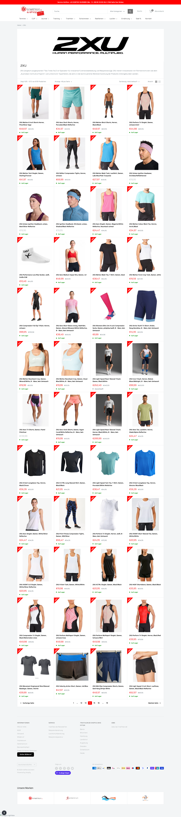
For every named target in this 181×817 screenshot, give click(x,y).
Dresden (83, 746)
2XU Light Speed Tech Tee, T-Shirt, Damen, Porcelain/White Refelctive (108, 484)
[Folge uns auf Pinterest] (68, 768)
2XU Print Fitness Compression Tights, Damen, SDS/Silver (70, 535)
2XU (24, 25)
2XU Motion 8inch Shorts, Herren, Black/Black (105, 123)
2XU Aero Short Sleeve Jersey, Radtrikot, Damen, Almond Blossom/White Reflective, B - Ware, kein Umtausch (71, 328)
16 (99, 703)
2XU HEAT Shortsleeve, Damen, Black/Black (145, 584)
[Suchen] (130, 11)
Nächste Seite (153, 703)
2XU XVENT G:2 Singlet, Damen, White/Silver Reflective (31, 585)
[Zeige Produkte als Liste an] (160, 82)
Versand (20, 733)
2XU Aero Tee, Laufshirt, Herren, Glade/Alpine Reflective (141, 431)
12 (81, 703)
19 (107, 703)
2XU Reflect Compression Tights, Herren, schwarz (71, 174)
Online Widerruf (25, 754)
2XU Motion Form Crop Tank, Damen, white (145, 275)
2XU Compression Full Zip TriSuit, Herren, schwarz (34, 327)
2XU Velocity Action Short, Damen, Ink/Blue (72, 686)
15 (94, 703)
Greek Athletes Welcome (27, 750)
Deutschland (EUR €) (25, 765)
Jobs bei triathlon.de (119, 726)
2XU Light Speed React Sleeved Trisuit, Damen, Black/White (107, 380)
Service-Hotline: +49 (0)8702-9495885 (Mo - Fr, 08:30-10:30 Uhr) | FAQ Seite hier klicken (91, 2)
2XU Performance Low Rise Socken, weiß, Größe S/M (34, 276)
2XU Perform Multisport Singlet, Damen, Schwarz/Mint (107, 636)
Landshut (84, 739)
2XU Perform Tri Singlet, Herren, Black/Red (145, 635)
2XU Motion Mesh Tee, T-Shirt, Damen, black (109, 275)
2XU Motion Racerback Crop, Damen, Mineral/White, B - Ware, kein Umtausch (33, 380)
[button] (4, 812)
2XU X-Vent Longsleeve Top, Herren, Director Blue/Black (142, 484)
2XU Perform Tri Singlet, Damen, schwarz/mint (141, 123)
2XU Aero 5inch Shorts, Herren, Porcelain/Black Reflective (67, 123)
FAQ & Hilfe (21, 726)
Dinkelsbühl (84, 749)
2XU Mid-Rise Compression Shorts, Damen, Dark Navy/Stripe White (108, 687)
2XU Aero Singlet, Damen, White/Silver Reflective (33, 535)
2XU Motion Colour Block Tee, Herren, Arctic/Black (143, 225)
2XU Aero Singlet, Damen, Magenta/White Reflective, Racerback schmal (108, 225)
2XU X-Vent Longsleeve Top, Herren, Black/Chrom (32, 484)
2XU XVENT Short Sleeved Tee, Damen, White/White (143, 535)
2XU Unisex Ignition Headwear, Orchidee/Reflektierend (140, 174)
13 (85, 703)
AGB (19, 730)
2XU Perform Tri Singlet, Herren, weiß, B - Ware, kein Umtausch (108, 535)
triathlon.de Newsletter (58, 726)
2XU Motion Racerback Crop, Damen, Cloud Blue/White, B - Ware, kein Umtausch (71, 380)
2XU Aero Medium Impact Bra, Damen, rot (71, 275)
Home (19, 25)
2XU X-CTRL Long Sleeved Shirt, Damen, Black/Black (70, 484)
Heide (82, 753)
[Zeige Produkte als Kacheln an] (156, 82)
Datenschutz (22, 743)
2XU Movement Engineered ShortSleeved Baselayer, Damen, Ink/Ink (34, 687)
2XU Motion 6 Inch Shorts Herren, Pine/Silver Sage (31, 123)
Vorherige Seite (28, 703)
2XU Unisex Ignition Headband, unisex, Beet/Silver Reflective (33, 225)
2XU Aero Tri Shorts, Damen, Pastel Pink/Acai (32, 431)
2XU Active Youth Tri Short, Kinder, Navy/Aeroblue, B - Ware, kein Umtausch (144, 327)
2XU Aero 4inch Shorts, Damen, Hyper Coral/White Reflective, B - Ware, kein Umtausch (70, 432)
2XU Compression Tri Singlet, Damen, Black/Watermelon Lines (33, 636)
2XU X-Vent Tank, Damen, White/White (70, 584)
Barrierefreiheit (23, 747)
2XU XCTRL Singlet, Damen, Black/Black (107, 584)
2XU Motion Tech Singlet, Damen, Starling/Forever (31, 174)
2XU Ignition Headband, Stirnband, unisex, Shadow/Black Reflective (71, 225)
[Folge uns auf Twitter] (60, 768)
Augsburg (84, 743)
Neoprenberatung (56, 730)
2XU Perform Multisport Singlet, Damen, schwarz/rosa (70, 636)
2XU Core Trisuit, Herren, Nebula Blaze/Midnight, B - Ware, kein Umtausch (144, 380)
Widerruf (20, 737)
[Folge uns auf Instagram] (64, 768)
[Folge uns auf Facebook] (56, 768)
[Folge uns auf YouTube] (72, 768)
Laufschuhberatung (56, 733)
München (83, 732)
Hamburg (83, 736)
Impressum (21, 740)
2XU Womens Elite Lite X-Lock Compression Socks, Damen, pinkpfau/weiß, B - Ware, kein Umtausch (109, 328)
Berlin (82, 729)
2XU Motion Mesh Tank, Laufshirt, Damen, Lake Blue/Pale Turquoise (108, 174)
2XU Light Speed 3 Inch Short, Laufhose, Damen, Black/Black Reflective (144, 687)
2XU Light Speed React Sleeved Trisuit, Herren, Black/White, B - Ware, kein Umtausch (107, 432)
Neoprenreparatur (56, 737)
